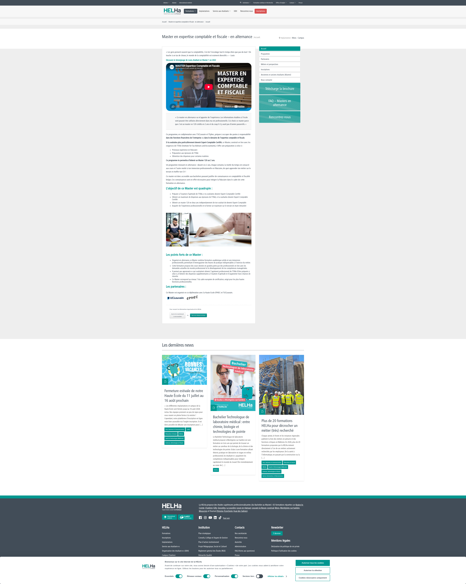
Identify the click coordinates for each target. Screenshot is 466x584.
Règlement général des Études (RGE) (211, 551)
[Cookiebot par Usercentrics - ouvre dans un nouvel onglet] (148, 579)
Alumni (174, 3)
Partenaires (265, 59)
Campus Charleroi (168, 555)
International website (185, 3)
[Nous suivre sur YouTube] (210, 517)
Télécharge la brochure (279, 89)
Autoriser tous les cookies (313, 563)
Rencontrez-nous (246, 11)
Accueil (263, 48)
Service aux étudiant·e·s (171, 546)
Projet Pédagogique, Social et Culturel (212, 546)
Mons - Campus (298, 37)
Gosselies (222, 508)
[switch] (206, 576)
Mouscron (203, 511)
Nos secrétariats (241, 533)
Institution (246, 3)
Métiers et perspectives (269, 64)
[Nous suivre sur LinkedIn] (215, 517)
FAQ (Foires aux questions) (245, 551)
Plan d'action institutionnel (208, 542)
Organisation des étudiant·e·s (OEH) (175, 551)
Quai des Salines (240, 511)
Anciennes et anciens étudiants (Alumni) (276, 74)
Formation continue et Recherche (263, 3)
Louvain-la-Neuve (259, 508)
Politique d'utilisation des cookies (284, 551)
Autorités (238, 542)
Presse (301, 3)
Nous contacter (266, 80)
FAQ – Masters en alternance (279, 103)
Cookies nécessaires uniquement (313, 578)
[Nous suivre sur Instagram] (205, 517)
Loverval (270, 508)
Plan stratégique (204, 533)
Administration (240, 546)
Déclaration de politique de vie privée (285, 546)
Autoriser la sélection (313, 570)
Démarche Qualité (205, 555)
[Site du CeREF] (185, 517)
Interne (165, 3)
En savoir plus (184, 401)
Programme (265, 54)
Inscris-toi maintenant (177, 315)
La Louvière (231, 508)
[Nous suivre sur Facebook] (200, 517)
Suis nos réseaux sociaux (198, 315)
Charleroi (208, 508)
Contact (292, 3)
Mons (277, 508)
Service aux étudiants (221, 11)
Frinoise (220, 511)
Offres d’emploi (280, 3)
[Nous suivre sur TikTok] (220, 517)
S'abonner (277, 533)
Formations (190, 11)
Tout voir (226, 518)
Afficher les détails (276, 576)
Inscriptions (260, 11)
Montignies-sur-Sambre (289, 508)
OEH (235, 11)
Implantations (204, 11)
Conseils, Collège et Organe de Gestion (213, 537)
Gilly (215, 508)
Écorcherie (228, 511)
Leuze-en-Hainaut (244, 508)
